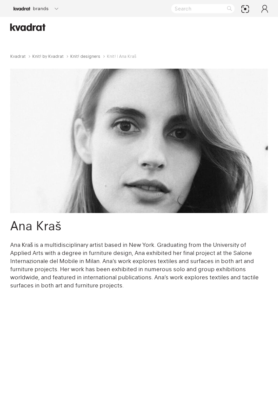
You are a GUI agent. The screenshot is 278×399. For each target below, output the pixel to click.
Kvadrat (18, 56)
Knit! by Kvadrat (48, 56)
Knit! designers (85, 56)
